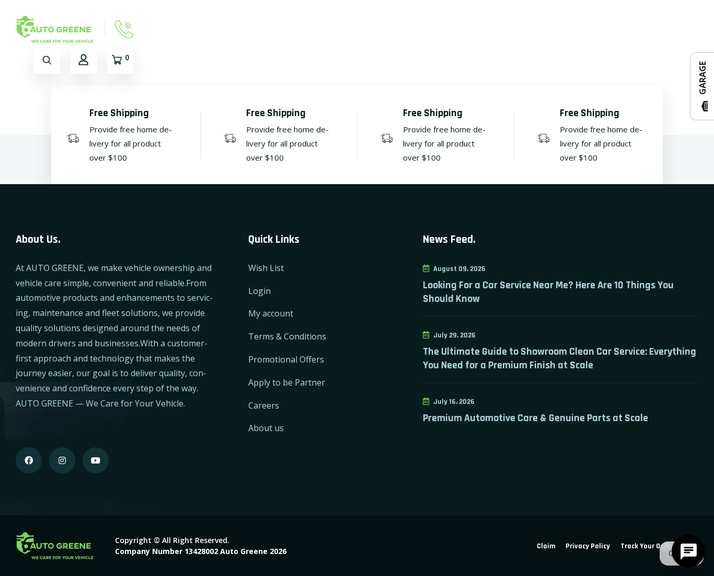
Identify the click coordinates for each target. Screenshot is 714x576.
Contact (352, 29)
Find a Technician (480, 29)
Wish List (266, 268)
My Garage (407, 29)
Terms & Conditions (287, 336)
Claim (546, 546)
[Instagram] (62, 460)
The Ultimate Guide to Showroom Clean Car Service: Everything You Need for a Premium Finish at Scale (559, 358)
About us (266, 428)
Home (266, 29)
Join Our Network (565, 29)
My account (270, 313)
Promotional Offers (286, 359)
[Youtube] (96, 460)
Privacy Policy (588, 546)
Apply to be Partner (286, 382)
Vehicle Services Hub (655, 29)
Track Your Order (646, 546)
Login (259, 291)
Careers (263, 405)
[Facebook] (29, 460)
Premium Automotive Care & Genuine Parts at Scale (535, 418)
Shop (306, 29)
